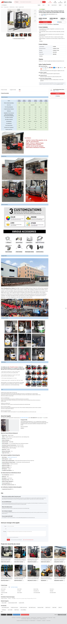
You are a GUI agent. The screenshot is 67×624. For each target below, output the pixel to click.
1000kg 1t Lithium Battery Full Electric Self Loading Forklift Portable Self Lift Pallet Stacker (7, 578)
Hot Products (13, 617)
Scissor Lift (15, 457)
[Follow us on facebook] (58, 614)
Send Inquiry (45, 22)
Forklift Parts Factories (14, 607)
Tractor (11, 457)
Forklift (16, 7)
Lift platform (3, 590)
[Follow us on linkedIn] (65, 614)
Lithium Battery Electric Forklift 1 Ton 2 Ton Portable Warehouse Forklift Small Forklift (20, 560)
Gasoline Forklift (21, 7)
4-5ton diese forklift (53, 592)
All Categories (4, 5)
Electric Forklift (4, 602)
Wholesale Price (39, 617)
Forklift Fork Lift (47, 607)
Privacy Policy (48, 620)
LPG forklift (19, 590)
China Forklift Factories (5, 607)
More (2, 611)
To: (5, 528)
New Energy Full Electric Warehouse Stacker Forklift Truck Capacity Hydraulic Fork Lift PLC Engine (33, 560)
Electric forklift (19, 592)
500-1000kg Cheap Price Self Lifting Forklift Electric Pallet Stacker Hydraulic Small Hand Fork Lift (19, 578)
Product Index (50, 617)
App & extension (54, 5)
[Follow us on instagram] (61, 614)
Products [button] (16, 2)
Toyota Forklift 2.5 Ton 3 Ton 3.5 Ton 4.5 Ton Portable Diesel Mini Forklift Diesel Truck (46, 560)
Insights (54, 617)
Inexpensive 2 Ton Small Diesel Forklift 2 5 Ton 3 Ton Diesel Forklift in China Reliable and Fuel (33, 578)
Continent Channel (44, 617)
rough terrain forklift (4, 592)
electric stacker (3, 589)
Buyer (43, 5)
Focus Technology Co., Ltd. (26, 620)
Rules (65, 5)
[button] (55, 2)
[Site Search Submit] (44, 2)
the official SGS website (24, 417)
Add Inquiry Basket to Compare (19, 38)
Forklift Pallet (54, 607)
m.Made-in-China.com (36, 618)
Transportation (6, 7)
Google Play (9, 614)
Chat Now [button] (60, 22)
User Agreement (39, 620)
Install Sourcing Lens (25, 614)
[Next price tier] (66, 18)
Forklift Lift (60, 607)
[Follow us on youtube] (62, 614)
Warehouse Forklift (40, 607)
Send (8, 539)
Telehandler (51, 590)
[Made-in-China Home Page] (6, 2)
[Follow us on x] (59, 614)
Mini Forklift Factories (32, 607)
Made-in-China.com (29, 618)
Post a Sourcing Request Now (28, 539)
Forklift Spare (4, 609)
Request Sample (56, 24)
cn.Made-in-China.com (43, 618)
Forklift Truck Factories (23, 607)
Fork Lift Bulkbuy (23, 609)
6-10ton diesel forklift (37, 592)
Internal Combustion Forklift (12, 602)
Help (48, 5)
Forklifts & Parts (12, 7)
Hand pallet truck (36, 590)
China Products (18, 617)
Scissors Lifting (36, 589)
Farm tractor (52, 589)
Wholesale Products (33, 617)
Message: (4, 531)
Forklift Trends (16, 609)
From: (5, 526)
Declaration (43, 620)
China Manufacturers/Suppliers (26, 617)
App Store (3, 614)
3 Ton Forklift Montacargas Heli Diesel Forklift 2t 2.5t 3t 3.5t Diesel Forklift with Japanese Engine (60, 578)
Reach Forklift (19, 589)
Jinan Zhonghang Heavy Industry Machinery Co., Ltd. (49, 14)
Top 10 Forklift (10, 609)
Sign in (65, 2)
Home (2, 7)
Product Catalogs (15, 587)
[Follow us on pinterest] (64, 614)
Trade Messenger (16, 614)
